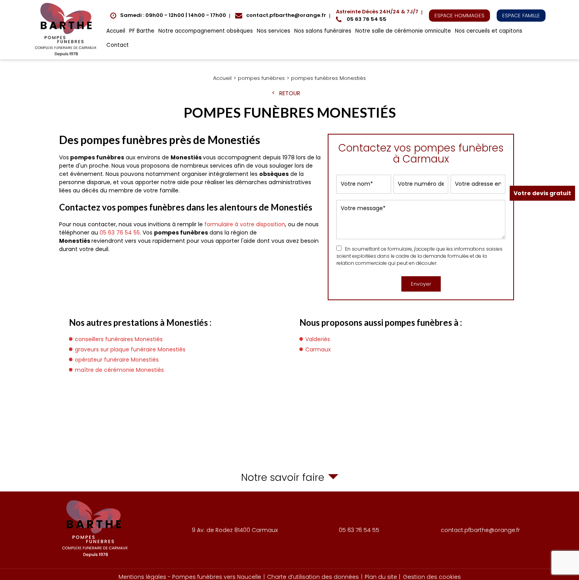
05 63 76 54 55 (377, 15)
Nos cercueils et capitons (488, 31)
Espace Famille (521, 15)
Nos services (273, 31)
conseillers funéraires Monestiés (119, 339)
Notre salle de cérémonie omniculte (403, 31)
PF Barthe (141, 31)
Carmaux (318, 349)
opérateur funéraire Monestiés (117, 360)
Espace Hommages (459, 15)
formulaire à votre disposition (244, 224)
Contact (117, 45)
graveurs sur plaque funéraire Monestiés (130, 349)
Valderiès (317, 339)
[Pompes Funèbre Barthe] (66, 29)
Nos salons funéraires (322, 31)
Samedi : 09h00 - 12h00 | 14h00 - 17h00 (173, 15)
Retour (289, 93)
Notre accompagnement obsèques (205, 31)
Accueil (115, 31)
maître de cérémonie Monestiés (119, 370)
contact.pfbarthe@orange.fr (286, 15)
